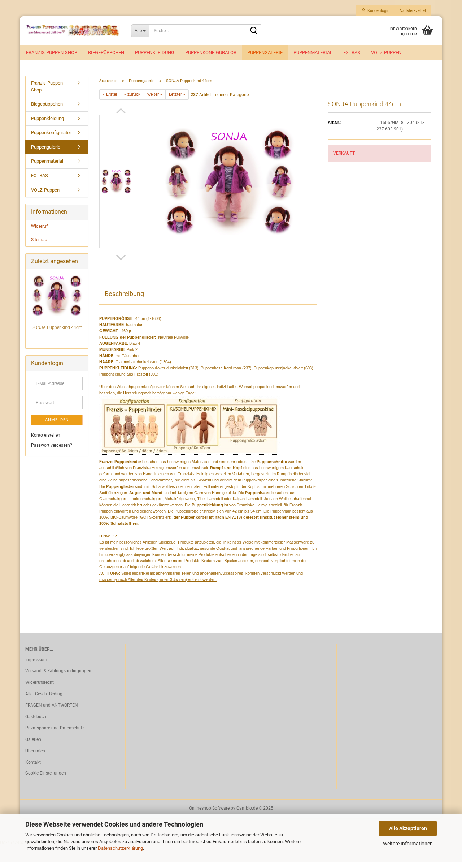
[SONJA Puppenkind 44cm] (229, 181)
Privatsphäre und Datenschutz (54, 727)
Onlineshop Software (209, 808)
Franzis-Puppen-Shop (51, 52)
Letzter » (177, 94)
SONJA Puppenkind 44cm (57, 327)
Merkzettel (415, 10)
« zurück (132, 94)
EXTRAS (351, 52)
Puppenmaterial (312, 52)
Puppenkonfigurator (210, 52)
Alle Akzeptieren (408, 828)
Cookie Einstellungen (45, 773)
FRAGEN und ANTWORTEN (51, 705)
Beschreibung (124, 293)
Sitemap (39, 239)
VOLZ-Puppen (386, 52)
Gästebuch (35, 716)
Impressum (36, 659)
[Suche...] (254, 31)
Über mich (35, 751)
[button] (121, 111)
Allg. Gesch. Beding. (44, 693)
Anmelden (57, 419)
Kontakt (33, 762)
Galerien (33, 739)
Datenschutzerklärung (120, 848)
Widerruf (39, 226)
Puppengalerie (265, 52)
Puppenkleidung (154, 52)
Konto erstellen (45, 435)
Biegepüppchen (106, 52)
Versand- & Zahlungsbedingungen (58, 670)
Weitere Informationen (408, 843)
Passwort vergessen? (51, 445)
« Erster (110, 94)
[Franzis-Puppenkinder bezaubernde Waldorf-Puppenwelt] (72, 30)
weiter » (154, 94)
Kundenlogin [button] (377, 10)
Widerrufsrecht (39, 682)
